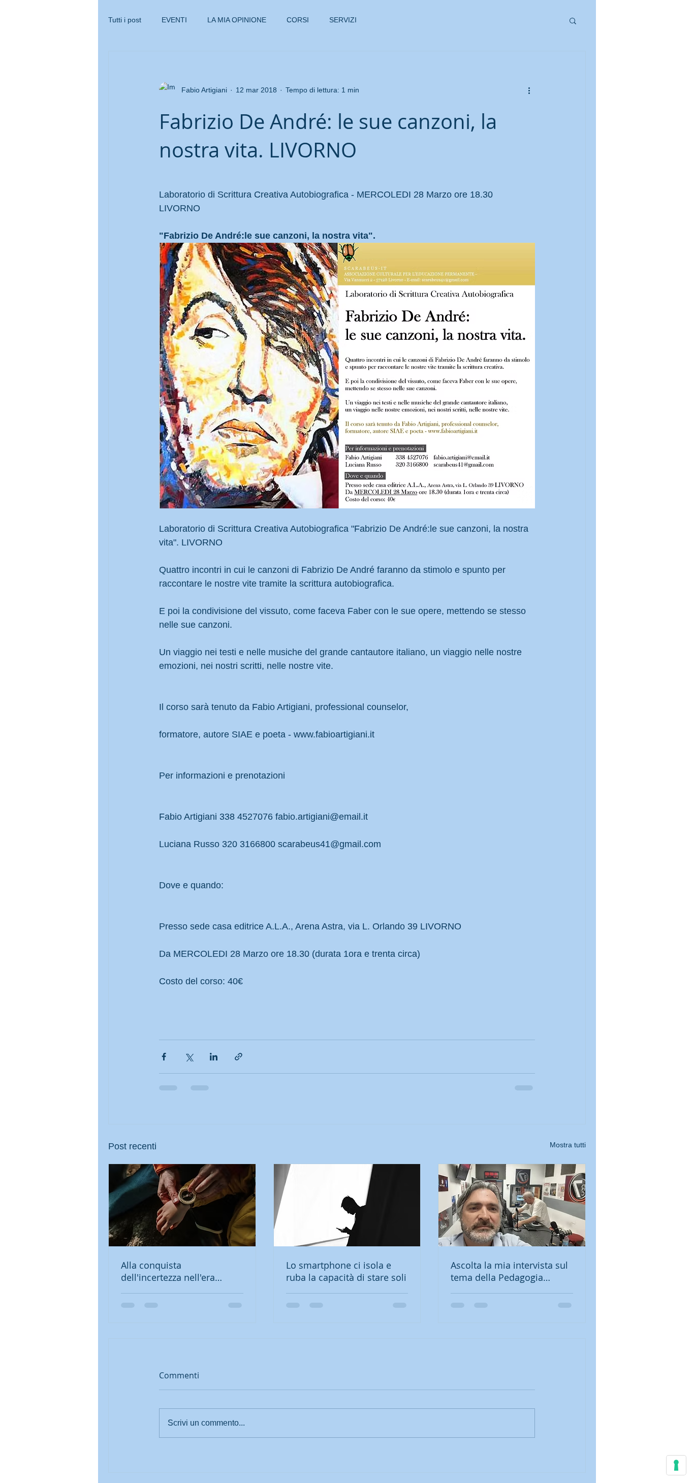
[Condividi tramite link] (238, 1056)
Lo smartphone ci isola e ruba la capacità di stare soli (346, 1271)
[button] (573, 20)
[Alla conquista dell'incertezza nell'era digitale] (182, 1205)
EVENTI (174, 20)
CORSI (298, 20)
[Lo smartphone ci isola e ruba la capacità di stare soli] (347, 1205)
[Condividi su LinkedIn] (213, 1056)
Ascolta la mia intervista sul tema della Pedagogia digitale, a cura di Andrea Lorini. (509, 1271)
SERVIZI (343, 20)
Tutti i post (124, 20)
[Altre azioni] (529, 90)
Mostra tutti (568, 1145)
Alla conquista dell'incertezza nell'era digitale (168, 1271)
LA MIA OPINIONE (236, 20)
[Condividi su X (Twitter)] (189, 1056)
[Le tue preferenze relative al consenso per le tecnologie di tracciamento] (676, 1465)
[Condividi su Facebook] (164, 1056)
